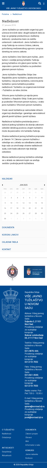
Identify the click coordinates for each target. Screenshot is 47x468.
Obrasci (28, 437)
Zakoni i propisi (31, 434)
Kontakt (6, 249)
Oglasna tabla (10, 242)
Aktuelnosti (6, 455)
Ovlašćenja (6, 437)
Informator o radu (32, 445)
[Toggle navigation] (3, 3)
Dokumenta (8, 227)
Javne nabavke (31, 454)
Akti (27, 441)
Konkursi (29, 458)
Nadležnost (6, 434)
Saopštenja (6, 452)
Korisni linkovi (10, 235)
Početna (5, 14)
